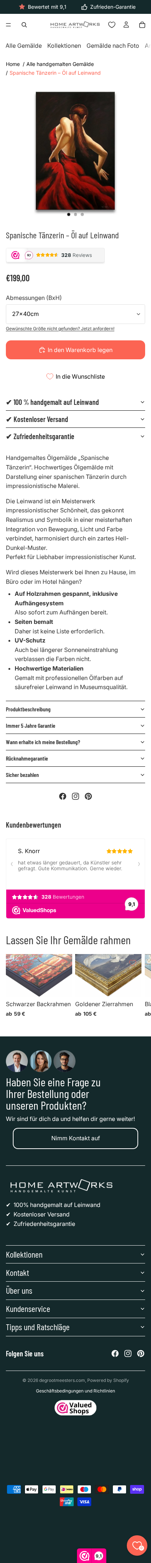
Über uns (19, 1290)
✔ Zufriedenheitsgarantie (40, 436)
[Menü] (8, 25)
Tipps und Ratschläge (38, 1326)
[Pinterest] (88, 796)
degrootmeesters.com (62, 1380)
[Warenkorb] (142, 25)
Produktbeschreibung (28, 709)
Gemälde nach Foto (112, 46)
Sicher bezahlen (22, 774)
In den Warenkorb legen (80, 349)
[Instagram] (75, 796)
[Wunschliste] (111, 24)
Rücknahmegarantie (27, 758)
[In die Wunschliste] (63, 963)
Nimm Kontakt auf (75, 1138)
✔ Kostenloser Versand (37, 419)
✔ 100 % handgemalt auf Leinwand (52, 402)
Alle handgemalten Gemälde (60, 64)
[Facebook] (62, 796)
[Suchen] (24, 25)
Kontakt (17, 1272)
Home (13, 64)
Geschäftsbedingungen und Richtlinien (75, 1391)
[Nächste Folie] (136, 988)
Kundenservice (28, 1308)
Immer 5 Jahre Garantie (30, 725)
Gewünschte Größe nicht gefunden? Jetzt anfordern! (60, 328)
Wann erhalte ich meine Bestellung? (43, 741)
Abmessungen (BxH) (34, 297)
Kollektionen (64, 46)
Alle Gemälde (23, 46)
